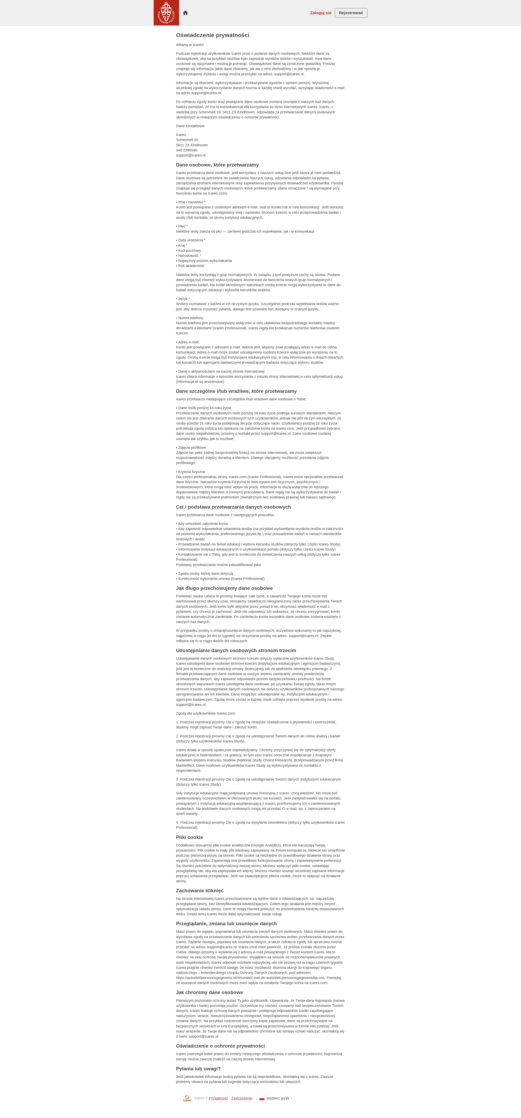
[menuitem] (185, 13)
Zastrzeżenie (241, 1098)
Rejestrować (351, 13)
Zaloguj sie (321, 13)
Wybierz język (278, 1098)
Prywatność (218, 1098)
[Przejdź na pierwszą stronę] (166, 12)
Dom (185, 13)
